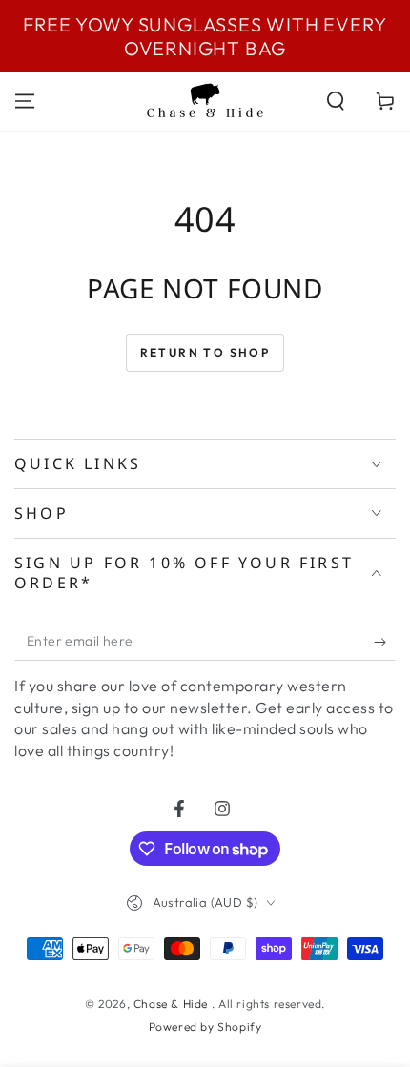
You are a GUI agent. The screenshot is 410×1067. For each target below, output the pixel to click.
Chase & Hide (172, 1003)
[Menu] (25, 101)
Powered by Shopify (205, 1026)
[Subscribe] (385, 642)
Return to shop (205, 352)
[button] (335, 101)
